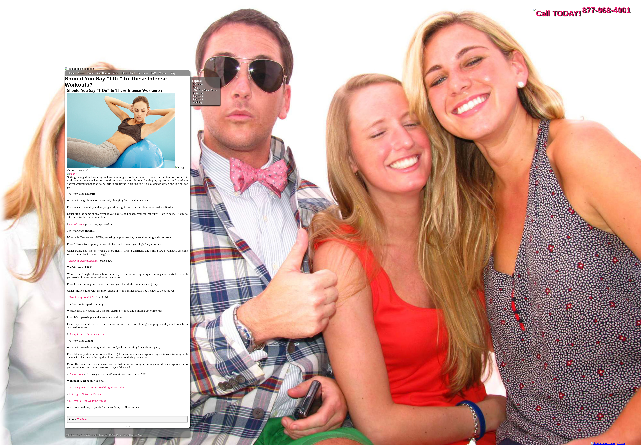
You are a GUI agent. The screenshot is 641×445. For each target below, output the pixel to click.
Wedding (197, 102)
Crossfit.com (76, 224)
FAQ (153, 73)
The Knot (82, 419)
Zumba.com (76, 374)
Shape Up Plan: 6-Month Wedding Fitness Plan (97, 387)
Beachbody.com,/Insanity (84, 260)
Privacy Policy (137, 435)
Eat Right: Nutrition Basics (85, 394)
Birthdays (198, 84)
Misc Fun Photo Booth (205, 90)
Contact (163, 73)
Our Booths (103, 73)
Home (71, 73)
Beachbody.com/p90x (81, 297)
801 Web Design (115, 435)
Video (116, 73)
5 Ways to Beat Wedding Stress (87, 400)
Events (90, 73)
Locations (143, 73)
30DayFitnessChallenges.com (86, 334)
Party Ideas (198, 93)
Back (127, 426)
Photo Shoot (128, 73)
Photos (80, 73)
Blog (172, 73)
